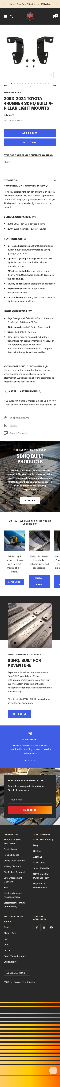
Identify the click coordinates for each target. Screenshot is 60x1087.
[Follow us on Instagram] (44, 927)
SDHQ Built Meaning (43, 839)
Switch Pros (39, 581)
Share (7, 162)
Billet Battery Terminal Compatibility (15, 904)
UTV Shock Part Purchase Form (41, 876)
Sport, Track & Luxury (15, 956)
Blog (35, 845)
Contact (37, 851)
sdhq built (19, 714)
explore (30, 500)
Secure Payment (18, 433)
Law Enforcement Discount (13, 880)
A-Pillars (14, 582)
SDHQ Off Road (12, 92)
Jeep (6, 944)
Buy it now (30, 142)
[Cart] (54, 16)
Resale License (11, 855)
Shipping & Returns (19, 417)
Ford (6, 927)
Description (11, 180)
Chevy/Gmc (10, 933)
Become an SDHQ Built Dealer (13, 841)
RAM (6, 939)
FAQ (6, 887)
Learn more (41, 4)
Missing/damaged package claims (13, 895)
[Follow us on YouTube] (51, 927)
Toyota (7, 921)
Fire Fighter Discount (14, 872)
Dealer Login (10, 849)
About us (37, 856)
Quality (13, 425)
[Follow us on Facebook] (36, 927)
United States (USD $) (15, 973)
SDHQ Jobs (39, 862)
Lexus (7, 950)
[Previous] (5, 85)
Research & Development (40, 885)
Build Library (10, 961)
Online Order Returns (14, 860)
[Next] (54, 85)
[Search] (11, 16)
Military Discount (12, 866)
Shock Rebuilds (41, 868)
